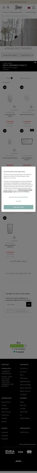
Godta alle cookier (18, 207)
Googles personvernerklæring (20, 191)
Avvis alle (18, 201)
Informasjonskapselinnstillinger (18, 197)
